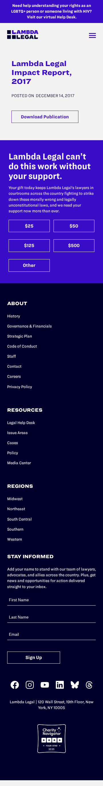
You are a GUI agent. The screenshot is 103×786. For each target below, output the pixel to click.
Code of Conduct (22, 346)
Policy (12, 453)
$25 (29, 226)
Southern (15, 529)
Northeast (16, 509)
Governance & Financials (29, 326)
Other (29, 265)
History (13, 316)
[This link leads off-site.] (15, 687)
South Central (19, 519)
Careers (14, 376)
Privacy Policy (19, 387)
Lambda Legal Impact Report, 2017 (41, 72)
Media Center (19, 463)
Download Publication (45, 116)
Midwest (15, 499)
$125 (29, 245)
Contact (14, 366)
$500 (74, 245)
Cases (12, 443)
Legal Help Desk (21, 423)
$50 (74, 226)
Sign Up (33, 657)
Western (14, 539)
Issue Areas (17, 433)
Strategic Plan (19, 336)
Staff (11, 356)
